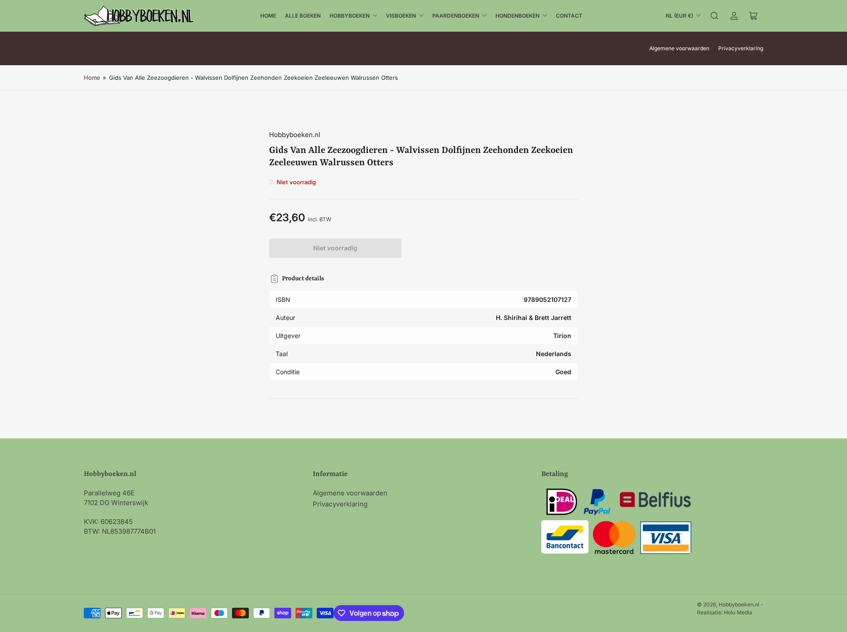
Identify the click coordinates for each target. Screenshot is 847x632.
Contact (569, 15)
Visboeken (401, 15)
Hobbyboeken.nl (294, 134)
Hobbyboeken (350, 15)
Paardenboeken (455, 15)
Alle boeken (303, 15)
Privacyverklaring (740, 48)
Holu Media (738, 612)
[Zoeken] (714, 16)
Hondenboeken (517, 15)
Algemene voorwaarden (679, 48)
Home (268, 15)
